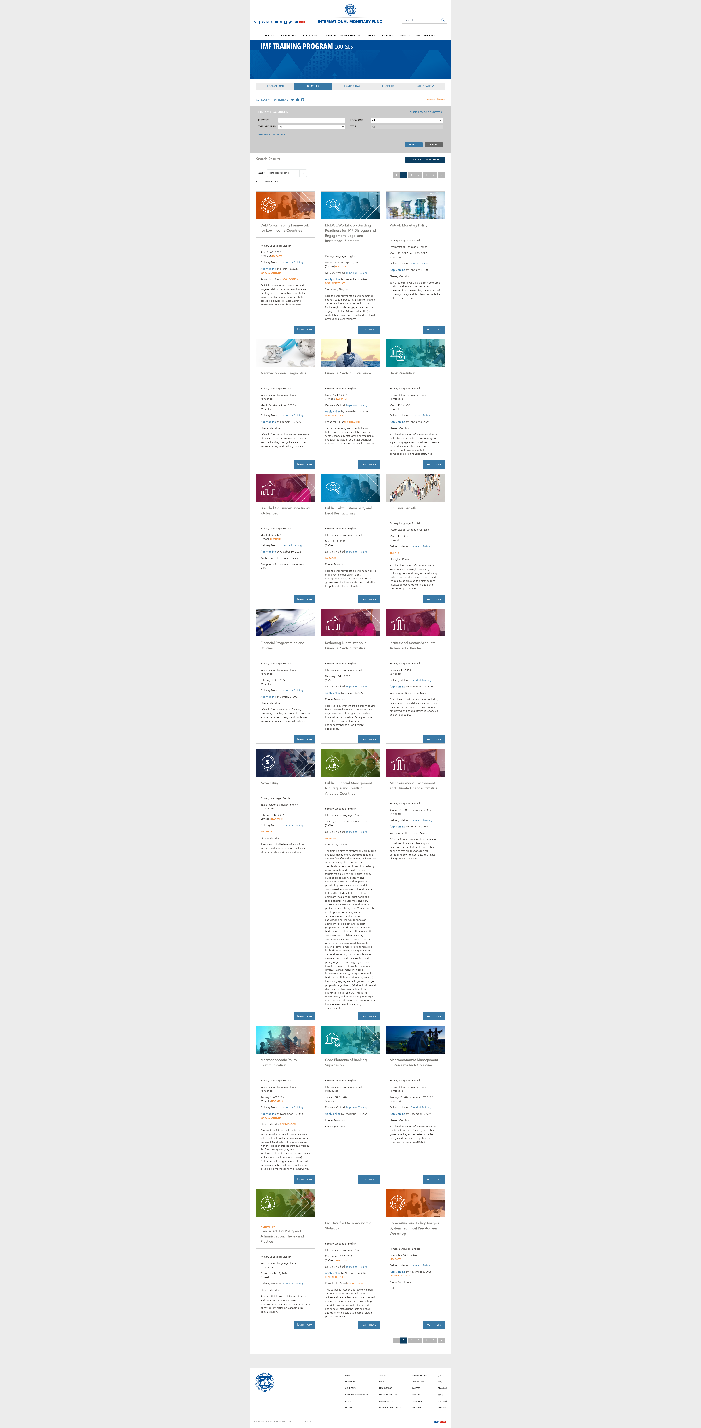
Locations (356, 120)
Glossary (417, 1394)
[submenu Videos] (393, 35)
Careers (416, 1388)
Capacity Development (341, 35)
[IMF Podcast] (280, 22)
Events (348, 1407)
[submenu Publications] (435, 35)
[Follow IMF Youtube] (276, 22)
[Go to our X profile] (291, 100)
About (268, 35)
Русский (442, 1401)
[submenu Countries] (319, 35)
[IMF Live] (440, 1421)
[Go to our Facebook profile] (296, 100)
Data (403, 35)
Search (414, 144)
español (431, 99)
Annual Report (386, 1401)
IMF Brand (417, 1407)
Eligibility (388, 86)
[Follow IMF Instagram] (267, 22)
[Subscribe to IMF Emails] (285, 22)
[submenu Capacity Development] (359, 35)
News (369, 35)
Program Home (275, 86)
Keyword (263, 120)
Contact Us (418, 1381)
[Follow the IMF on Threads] (271, 22)
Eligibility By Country (424, 112)
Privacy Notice (419, 1375)
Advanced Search (270, 134)
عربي (440, 1375)
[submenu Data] (409, 35)
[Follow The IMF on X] (255, 22)
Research (287, 35)
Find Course (312, 86)
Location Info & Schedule (425, 160)
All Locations (425, 86)
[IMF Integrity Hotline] (290, 22)
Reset (433, 144)
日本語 (441, 1394)
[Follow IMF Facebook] (259, 22)
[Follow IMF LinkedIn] (263, 22)
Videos (386, 35)
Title (353, 127)
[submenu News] (375, 35)
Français (442, 1388)
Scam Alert (417, 1401)
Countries (310, 35)
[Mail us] (302, 100)
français (441, 99)
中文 (440, 1381)
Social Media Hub (388, 1394)
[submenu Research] (296, 35)
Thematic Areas (350, 86)
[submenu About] (274, 35)
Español (442, 1407)
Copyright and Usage (390, 1407)
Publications (424, 35)
